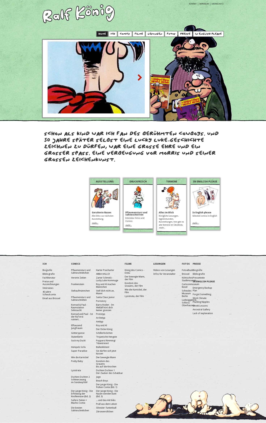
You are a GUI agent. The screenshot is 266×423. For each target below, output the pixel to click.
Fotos (171, 34)
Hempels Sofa (78, 347)
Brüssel (185, 274)
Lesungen (155, 34)
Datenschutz (217, 4)
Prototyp (100, 314)
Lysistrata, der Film (134, 296)
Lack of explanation (203, 313)
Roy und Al (101, 325)
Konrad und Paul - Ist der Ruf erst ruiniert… (82, 317)
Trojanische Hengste (106, 336)
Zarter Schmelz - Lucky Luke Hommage (107, 279)
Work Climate (199, 298)
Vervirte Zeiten (78, 277)
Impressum (204, 4)
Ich (113, 34)
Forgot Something (202, 294)
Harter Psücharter (105, 270)
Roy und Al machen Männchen (106, 285)
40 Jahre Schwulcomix (49, 293)
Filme (139, 34)
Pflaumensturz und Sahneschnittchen (80, 271)
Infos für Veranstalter (164, 274)
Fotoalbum (187, 270)
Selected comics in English (204, 216)
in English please (208, 34)
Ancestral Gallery (201, 309)
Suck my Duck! (78, 340)
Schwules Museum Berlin (186, 293)
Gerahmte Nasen (101, 212)
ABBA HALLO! (103, 274)
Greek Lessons (200, 305)
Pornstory (101, 301)
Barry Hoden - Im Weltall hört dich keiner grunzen (105, 307)
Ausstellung (105, 181)
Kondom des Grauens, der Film (134, 284)
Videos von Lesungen (164, 270)
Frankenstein (77, 284)
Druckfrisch (138, 181)
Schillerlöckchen (104, 333)
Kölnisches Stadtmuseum (189, 279)
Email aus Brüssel (51, 298)
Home (102, 34)
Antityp (99, 321)
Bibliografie (49, 274)
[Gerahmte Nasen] (104, 207)
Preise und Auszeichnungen (51, 283)
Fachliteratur (49, 277)
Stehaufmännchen (80, 290)
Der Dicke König (104, 329)
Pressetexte (199, 277)
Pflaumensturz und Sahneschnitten (136, 213)
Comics (125, 34)
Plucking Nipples (201, 302)
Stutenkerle (77, 336)
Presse (185, 34)
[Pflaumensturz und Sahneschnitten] (138, 207)
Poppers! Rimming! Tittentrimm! (105, 342)
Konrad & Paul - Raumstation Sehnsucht (79, 307)
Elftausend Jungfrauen (77, 326)
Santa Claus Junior (105, 297)
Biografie (47, 270)
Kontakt (193, 4)
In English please (205, 181)
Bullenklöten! (102, 347)
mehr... (95, 223)
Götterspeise (78, 333)
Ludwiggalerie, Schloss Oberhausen (189, 303)
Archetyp (100, 317)
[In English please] (205, 208)
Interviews (48, 288)
